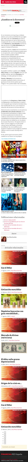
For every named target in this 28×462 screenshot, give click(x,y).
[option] (14, 282)
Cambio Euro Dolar (10, 2)
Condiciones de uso (5, 459)
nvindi (13, 316)
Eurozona (3, 14)
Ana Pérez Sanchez (16, 270)
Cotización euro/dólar (11, 289)
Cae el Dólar (6, 267)
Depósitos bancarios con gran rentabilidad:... (12, 312)
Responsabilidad (13, 459)
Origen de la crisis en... (11, 383)
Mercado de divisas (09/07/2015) (9, 336)
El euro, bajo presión (10, 220)
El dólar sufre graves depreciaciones (10, 360)
